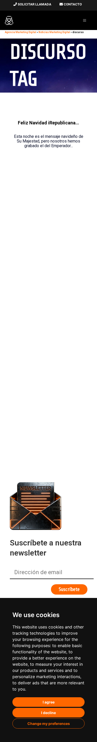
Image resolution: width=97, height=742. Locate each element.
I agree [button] (49, 702)
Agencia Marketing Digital (20, 32)
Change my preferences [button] (48, 723)
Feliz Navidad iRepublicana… (48, 122)
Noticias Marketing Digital (54, 32)
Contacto (72, 4)
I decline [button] (48, 712)
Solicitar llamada (34, 4)
